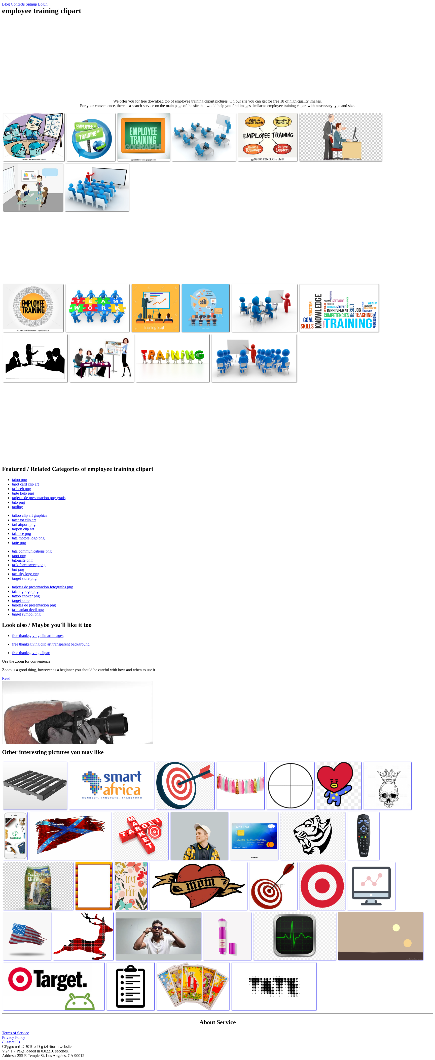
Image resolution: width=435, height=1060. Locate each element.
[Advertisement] (217, 57)
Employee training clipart (23, 154)
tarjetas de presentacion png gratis (38, 498)
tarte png (19, 542)
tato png (18, 502)
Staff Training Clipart (228, 375)
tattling (17, 507)
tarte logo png (23, 493)
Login (43, 4)
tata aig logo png (25, 591)
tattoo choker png (26, 596)
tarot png (19, 556)
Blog (6, 4)
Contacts (18, 4)
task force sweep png (29, 565)
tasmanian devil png (28, 609)
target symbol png (26, 614)
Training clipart (244, 325)
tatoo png (19, 479)
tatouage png (22, 560)
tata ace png (21, 533)
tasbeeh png (21, 489)
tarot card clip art (25, 484)
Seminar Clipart (82, 375)
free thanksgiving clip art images (37, 635)
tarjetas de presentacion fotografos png (42, 587)
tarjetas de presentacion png (34, 605)
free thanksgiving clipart (31, 653)
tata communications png (32, 551)
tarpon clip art (23, 529)
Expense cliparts (312, 325)
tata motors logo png (28, 538)
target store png (24, 578)
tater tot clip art (24, 520)
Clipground (25, 1045)
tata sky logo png (25, 574)
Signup (31, 4)
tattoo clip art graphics (29, 515)
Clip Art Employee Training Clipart (30, 375)
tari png (18, 569)
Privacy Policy (13, 1037)
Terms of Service (15, 1033)
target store (20, 600)
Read (6, 678)
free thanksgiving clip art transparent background (51, 644)
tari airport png (23, 524)
